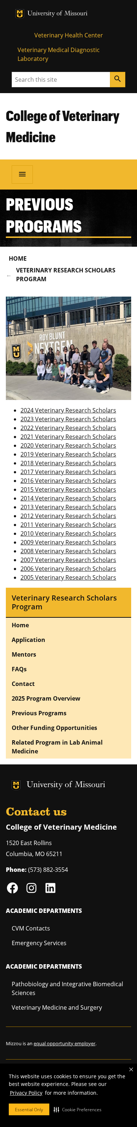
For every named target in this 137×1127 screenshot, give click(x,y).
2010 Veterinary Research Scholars (68, 533)
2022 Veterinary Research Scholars (68, 428)
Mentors (24, 654)
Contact (23, 684)
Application (28, 640)
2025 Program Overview (46, 698)
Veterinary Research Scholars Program (65, 274)
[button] (77, 1109)
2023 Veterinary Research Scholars (68, 419)
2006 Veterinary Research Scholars (68, 569)
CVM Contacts (31, 928)
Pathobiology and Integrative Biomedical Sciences (67, 988)
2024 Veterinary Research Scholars (68, 410)
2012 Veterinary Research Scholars (68, 516)
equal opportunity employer (64, 1043)
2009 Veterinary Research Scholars (68, 542)
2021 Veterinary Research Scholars (68, 437)
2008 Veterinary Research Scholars (68, 551)
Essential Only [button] (29, 1109)
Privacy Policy (26, 1092)
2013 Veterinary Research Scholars (68, 507)
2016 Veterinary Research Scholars (68, 481)
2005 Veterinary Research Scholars (68, 577)
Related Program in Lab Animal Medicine (57, 746)
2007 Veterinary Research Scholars (68, 560)
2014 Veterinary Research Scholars (68, 498)
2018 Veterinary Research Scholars (68, 463)
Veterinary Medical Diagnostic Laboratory (59, 54)
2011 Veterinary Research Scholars (68, 525)
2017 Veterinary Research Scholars (68, 472)
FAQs (19, 669)
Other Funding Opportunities (54, 728)
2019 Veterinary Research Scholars (68, 454)
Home (18, 258)
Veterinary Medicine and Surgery (57, 1007)
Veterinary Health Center (68, 35)
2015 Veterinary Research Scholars (68, 489)
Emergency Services (39, 943)
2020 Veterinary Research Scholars (68, 445)
